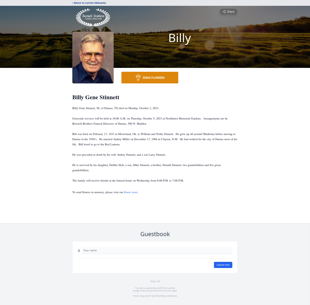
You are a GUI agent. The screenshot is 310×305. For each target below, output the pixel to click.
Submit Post (223, 264)
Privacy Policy (146, 290)
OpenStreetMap (158, 295)
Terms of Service (163, 290)
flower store (131, 192)
